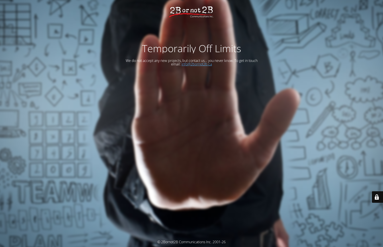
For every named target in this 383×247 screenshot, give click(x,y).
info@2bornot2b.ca (197, 64)
